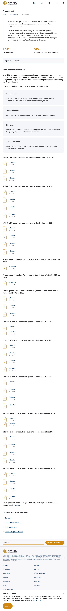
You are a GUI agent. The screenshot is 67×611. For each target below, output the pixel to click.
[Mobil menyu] (63, 3)
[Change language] (49, 3)
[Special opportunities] (41, 3)
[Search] (57, 3)
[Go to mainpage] (10, 3)
